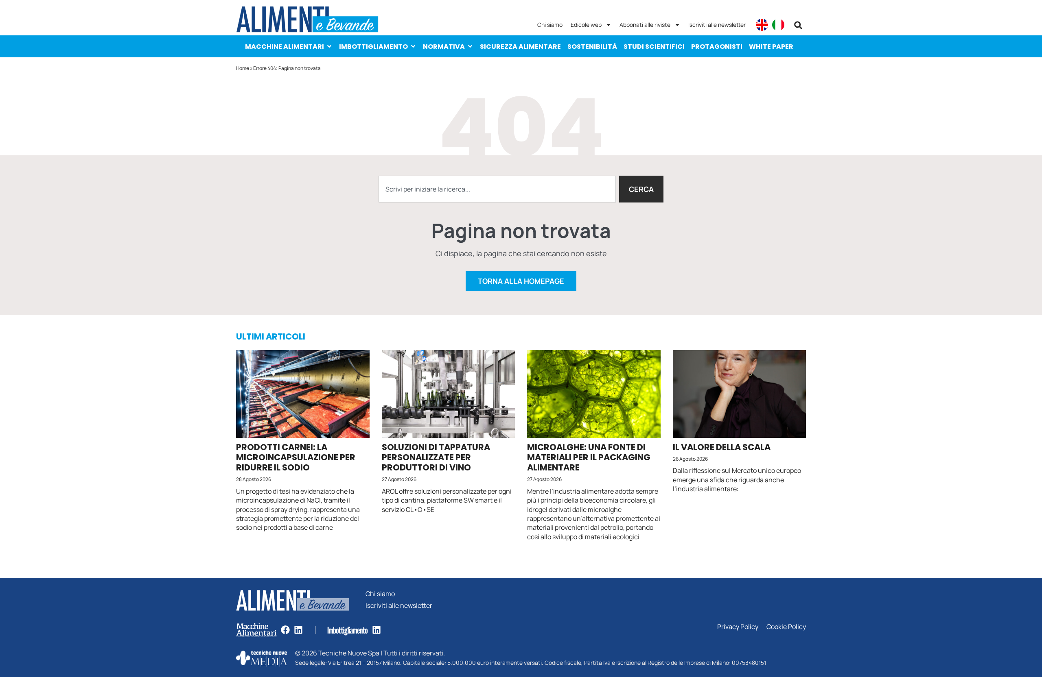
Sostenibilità (592, 46)
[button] (798, 25)
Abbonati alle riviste (645, 24)
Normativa (444, 46)
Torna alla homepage (521, 281)
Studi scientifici (654, 46)
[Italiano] (778, 25)
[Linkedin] (298, 629)
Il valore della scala (722, 447)
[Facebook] (285, 629)
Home (242, 68)
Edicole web (586, 24)
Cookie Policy (786, 627)
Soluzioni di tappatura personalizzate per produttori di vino (436, 457)
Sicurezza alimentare (520, 46)
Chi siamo (550, 24)
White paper (771, 46)
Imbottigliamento (373, 46)
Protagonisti (716, 46)
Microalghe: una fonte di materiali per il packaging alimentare (588, 457)
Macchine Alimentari (284, 46)
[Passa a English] (762, 25)
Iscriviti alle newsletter (717, 24)
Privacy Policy (737, 627)
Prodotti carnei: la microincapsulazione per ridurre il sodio (295, 457)
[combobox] (497, 189)
